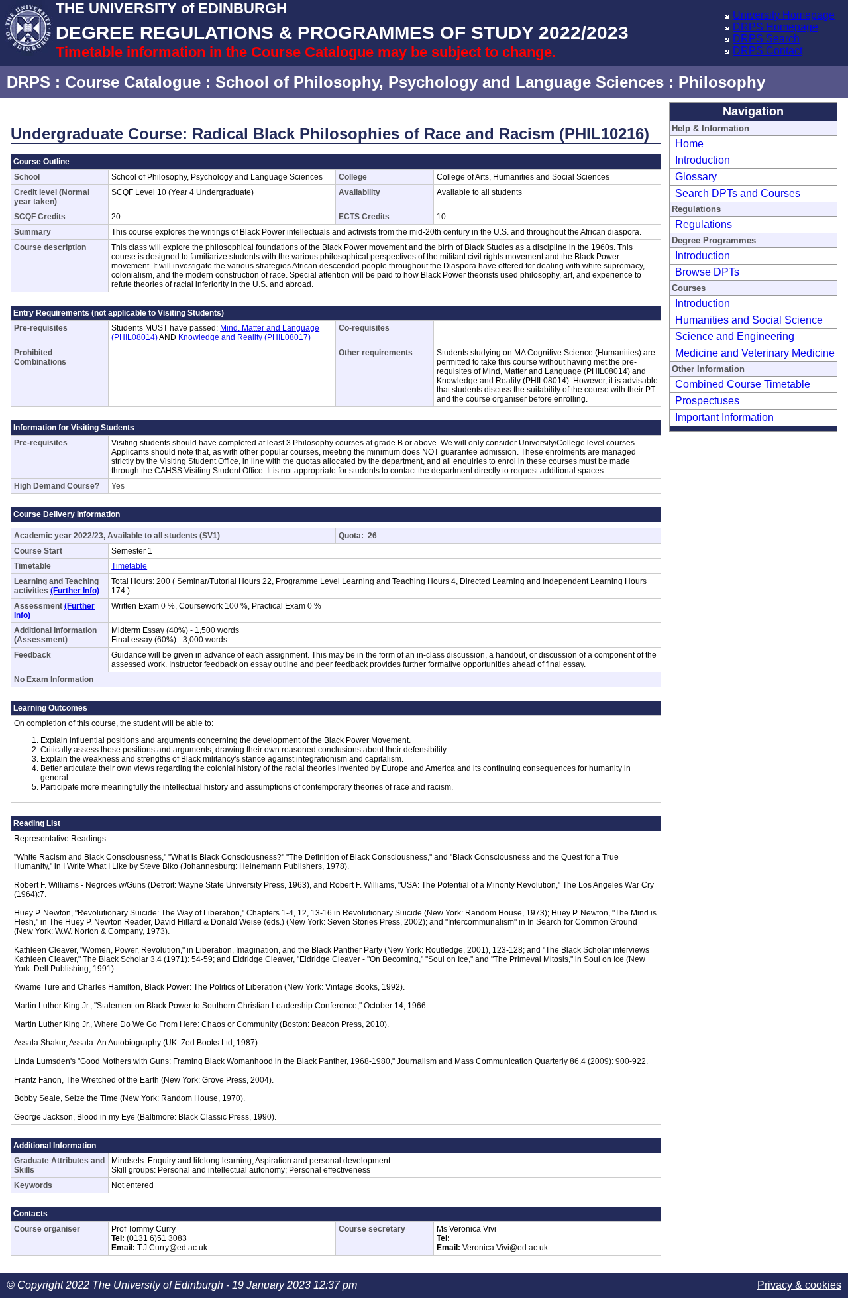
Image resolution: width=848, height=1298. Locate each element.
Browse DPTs (707, 272)
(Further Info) (74, 590)
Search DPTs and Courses (737, 193)
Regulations (703, 224)
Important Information (724, 417)
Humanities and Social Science (749, 319)
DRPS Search (766, 38)
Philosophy (721, 82)
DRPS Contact (767, 50)
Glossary (696, 176)
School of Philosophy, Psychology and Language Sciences (439, 82)
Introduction (702, 160)
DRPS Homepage (775, 26)
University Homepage (784, 15)
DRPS (28, 82)
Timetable (129, 566)
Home (689, 143)
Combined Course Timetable (742, 384)
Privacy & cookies (799, 1285)
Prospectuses (707, 400)
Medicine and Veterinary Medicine (755, 353)
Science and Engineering (734, 336)
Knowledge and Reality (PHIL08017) (244, 337)
